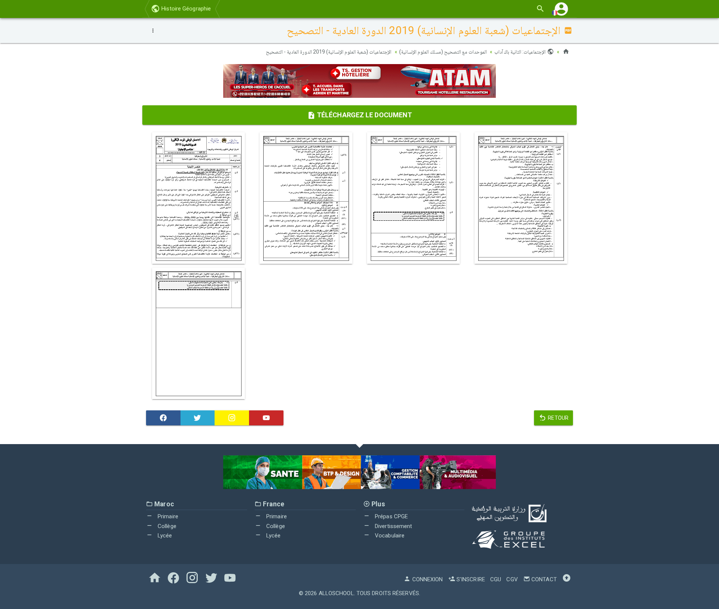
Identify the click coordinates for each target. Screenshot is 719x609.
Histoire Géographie (185, 8)
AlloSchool (336, 593)
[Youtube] (266, 417)
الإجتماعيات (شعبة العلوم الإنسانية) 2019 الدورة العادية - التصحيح (329, 52)
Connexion (427, 579)
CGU (495, 579)
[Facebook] (163, 417)
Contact (543, 579)
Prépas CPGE (390, 516)
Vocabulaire (388, 535)
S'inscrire (470, 579)
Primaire (167, 516)
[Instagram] (232, 417)
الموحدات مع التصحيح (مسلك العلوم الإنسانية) (443, 52)
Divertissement (392, 526)
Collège (166, 526)
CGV (512, 579)
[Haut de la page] (566, 579)
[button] (561, 9)
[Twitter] (197, 417)
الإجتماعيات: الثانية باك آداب (520, 52)
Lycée (164, 535)
